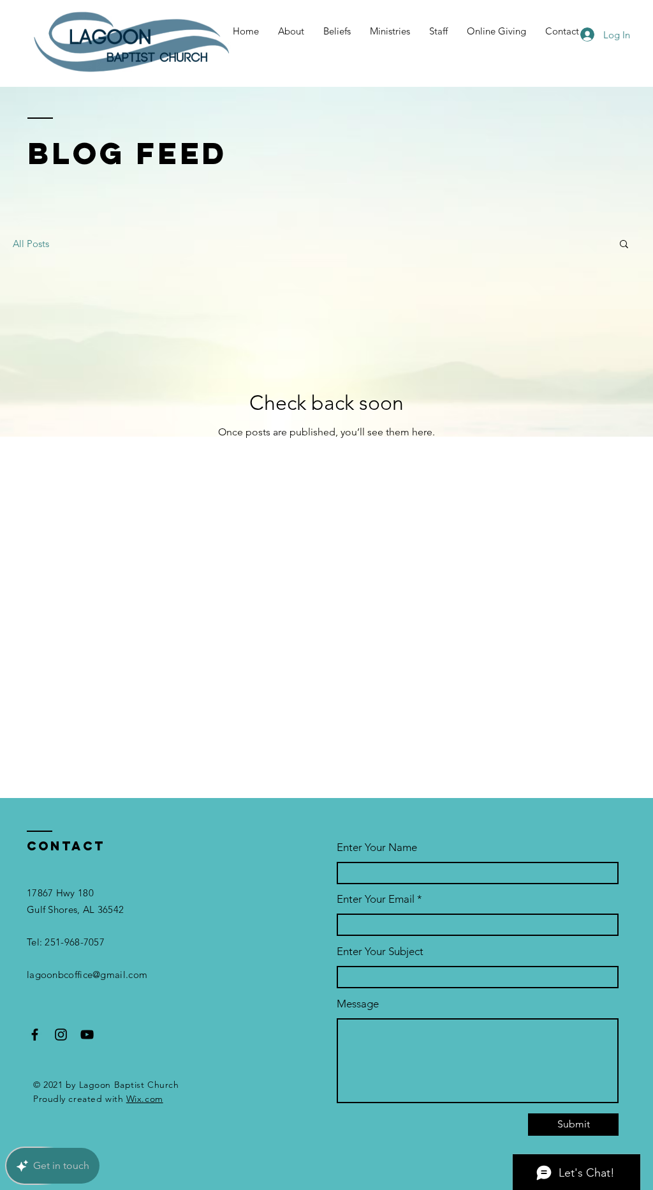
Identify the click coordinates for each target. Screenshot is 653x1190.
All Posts (31, 243)
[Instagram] (61, 1035)
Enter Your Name (377, 847)
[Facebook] (35, 1035)
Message (358, 1003)
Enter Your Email (376, 899)
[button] (624, 245)
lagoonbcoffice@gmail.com (87, 974)
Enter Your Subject (380, 951)
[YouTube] (87, 1035)
